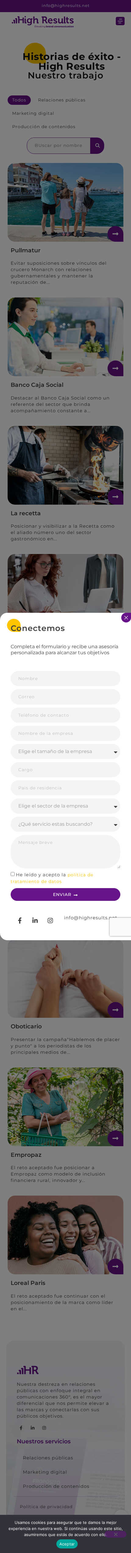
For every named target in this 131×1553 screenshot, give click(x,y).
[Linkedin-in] (35, 920)
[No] (115, 1534)
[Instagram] (50, 920)
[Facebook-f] (20, 920)
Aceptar (67, 1543)
